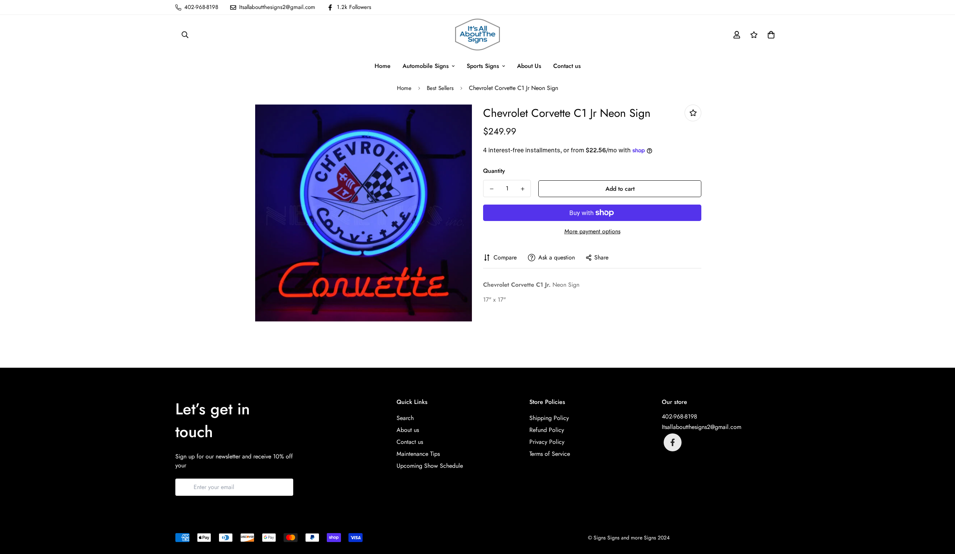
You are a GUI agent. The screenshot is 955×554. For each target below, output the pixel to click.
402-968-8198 (679, 416)
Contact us (567, 66)
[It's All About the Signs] (477, 34)
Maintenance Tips (418, 453)
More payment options (592, 231)
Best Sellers (440, 88)
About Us (529, 66)
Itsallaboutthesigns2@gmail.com (701, 427)
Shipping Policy (549, 418)
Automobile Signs (426, 66)
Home (383, 66)
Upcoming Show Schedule (430, 465)
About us (408, 430)
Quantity (494, 170)
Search (405, 418)
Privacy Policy (546, 442)
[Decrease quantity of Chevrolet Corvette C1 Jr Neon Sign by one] (491, 188)
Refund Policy (546, 430)
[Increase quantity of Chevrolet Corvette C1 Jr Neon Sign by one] (522, 188)
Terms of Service (549, 453)
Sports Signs (483, 66)
